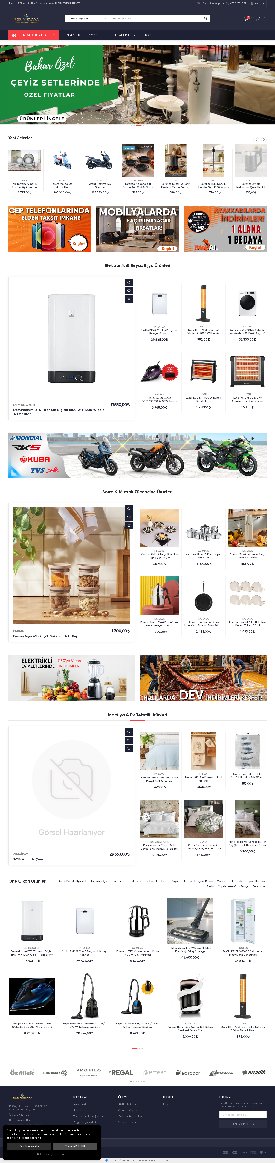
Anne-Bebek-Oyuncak (73, 881)
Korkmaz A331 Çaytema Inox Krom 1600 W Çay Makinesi (137, 953)
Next (264, 139)
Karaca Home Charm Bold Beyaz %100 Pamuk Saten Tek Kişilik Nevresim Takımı (159, 847)
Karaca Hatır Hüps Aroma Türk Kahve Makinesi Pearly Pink (190, 1028)
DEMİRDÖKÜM (24, 405)
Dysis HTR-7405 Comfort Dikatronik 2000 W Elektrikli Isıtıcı (203, 331)
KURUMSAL (80, 1097)
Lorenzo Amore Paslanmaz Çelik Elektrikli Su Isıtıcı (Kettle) (213, 185)
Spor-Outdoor (256, 881)
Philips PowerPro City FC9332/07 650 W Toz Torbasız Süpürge (138, 1025)
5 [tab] (141, 1081)
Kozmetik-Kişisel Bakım (198, 881)
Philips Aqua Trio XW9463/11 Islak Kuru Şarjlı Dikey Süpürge (190, 949)
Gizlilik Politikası (127, 1104)
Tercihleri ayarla (29, 1146)
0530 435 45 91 (238, 3)
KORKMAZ (204, 550)
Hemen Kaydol (242, 1124)
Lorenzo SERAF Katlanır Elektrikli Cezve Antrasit (137, 185)
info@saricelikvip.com (212, 3)
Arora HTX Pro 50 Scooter (251, 183)
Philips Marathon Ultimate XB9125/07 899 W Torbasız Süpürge (85, 1025)
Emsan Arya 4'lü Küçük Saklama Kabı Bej (45, 636)
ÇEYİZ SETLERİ (97, 35)
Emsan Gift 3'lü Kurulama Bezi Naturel (203, 779)
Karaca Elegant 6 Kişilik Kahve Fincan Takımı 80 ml (247, 623)
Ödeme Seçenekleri (130, 1116)
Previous (256, 139)
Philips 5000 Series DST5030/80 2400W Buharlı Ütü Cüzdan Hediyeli (159, 399)
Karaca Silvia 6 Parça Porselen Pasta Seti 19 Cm (159, 556)
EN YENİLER (72, 35)
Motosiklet (237, 881)
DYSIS (203, 326)
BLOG (147, 35)
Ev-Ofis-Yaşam (170, 881)
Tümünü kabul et (75, 1146)
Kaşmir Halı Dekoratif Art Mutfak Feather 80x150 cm (247, 775)
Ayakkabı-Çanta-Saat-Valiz (108, 881)
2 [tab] (134, 125)
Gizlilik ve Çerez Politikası (53, 1154)
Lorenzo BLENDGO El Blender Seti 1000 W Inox (175, 185)
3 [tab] (137, 125)
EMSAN (19, 631)
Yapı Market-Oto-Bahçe (233, 886)
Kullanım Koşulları (128, 1110)
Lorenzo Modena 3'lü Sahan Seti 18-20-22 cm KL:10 (100, 185)
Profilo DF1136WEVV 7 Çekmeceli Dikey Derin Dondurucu (243, 953)
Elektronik (135, 881)
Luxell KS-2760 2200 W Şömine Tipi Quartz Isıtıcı (247, 399)
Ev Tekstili (151, 881)
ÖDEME (123, 1097)
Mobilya (222, 881)
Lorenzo (100, 180)
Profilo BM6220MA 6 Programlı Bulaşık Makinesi (159, 332)
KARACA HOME (159, 841)
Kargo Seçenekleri (84, 1122)
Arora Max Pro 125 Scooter (62, 185)
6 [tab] (144, 1081)
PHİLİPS (159, 394)
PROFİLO (159, 326)
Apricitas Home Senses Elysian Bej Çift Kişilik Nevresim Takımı (247, 843)
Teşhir (210, 886)
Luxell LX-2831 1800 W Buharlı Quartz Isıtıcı (203, 399)
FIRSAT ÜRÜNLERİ (125, 35)
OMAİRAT (20, 854)
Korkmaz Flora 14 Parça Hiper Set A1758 (203, 556)
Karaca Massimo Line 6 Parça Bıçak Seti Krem (248, 556)
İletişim (167, 1104)
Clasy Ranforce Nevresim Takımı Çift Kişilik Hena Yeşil (204, 847)
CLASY (204, 841)
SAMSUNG (247, 326)
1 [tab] (131, 125)
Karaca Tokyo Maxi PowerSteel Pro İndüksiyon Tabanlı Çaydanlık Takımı (159, 624)
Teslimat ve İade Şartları (88, 1116)
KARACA (159, 550)
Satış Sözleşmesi (128, 1122)
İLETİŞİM (168, 1097)
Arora (24, 180)
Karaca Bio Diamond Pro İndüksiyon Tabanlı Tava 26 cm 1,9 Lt (203, 623)
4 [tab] (141, 125)
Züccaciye (259, 886)
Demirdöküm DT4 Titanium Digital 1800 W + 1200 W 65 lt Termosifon (59, 412)
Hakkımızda (80, 1104)
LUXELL (203, 394)
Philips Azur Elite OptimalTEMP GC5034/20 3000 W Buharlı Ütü (32, 1025)
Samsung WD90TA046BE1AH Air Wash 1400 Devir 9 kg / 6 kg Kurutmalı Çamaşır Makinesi (247, 331)
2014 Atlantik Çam (28, 859)
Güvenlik (78, 1110)
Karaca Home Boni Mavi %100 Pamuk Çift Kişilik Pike (159, 779)
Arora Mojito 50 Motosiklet (24, 185)
